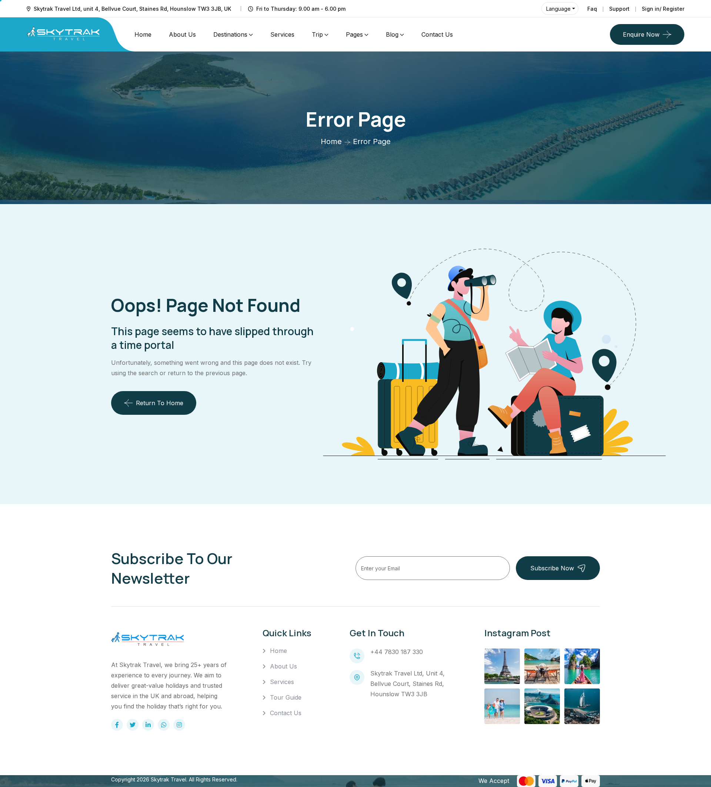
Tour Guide (285, 697)
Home (142, 34)
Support (619, 9)
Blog (392, 34)
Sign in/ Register (663, 9)
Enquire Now (641, 34)
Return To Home (159, 403)
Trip (317, 34)
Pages (354, 34)
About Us (182, 34)
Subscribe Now (552, 568)
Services (282, 34)
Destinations (230, 34)
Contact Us (437, 34)
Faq (592, 9)
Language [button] (558, 9)
